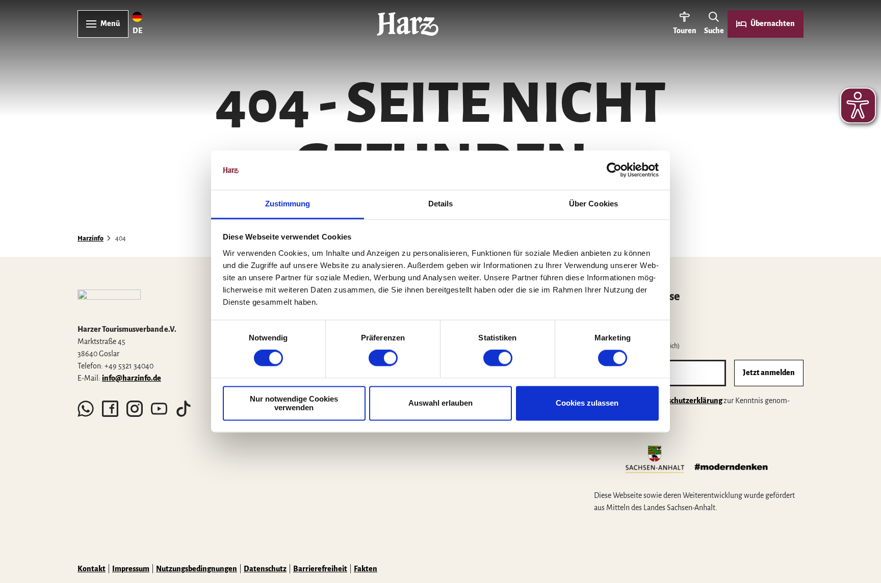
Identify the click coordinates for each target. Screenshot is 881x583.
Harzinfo (90, 238)
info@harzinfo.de (131, 378)
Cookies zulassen (587, 403)
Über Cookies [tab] (593, 203)
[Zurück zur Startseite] (407, 24)
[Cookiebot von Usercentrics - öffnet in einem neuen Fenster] (614, 170)
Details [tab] (440, 203)
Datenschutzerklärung (684, 400)
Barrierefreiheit (320, 569)
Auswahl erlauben (440, 403)
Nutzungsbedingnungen (196, 569)
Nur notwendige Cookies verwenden (294, 403)
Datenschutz (265, 569)
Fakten (365, 569)
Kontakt (91, 569)
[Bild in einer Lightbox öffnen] (109, 302)
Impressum (130, 569)
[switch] (383, 358)
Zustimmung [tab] (287, 203)
